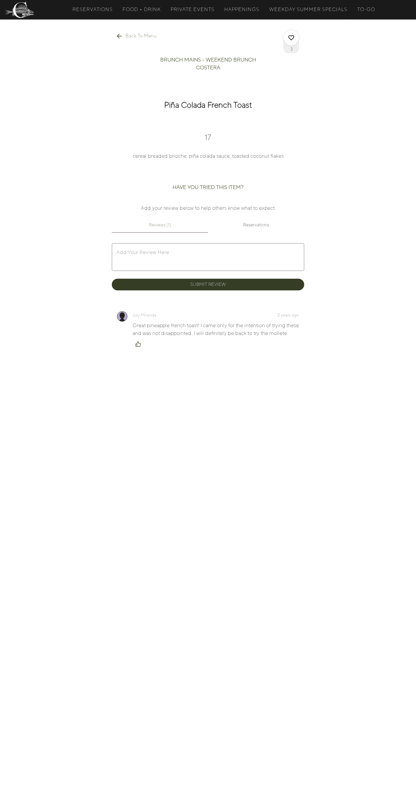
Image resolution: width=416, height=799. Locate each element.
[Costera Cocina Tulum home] (34, 10)
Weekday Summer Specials (308, 10)
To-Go (366, 10)
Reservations (92, 10)
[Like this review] (140, 344)
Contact (321, 24)
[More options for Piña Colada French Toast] (291, 38)
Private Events (192, 10)
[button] (136, 36)
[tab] (160, 225)
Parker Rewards (275, 24)
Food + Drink (142, 10)
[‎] (350, 24)
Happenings (241, 10)
